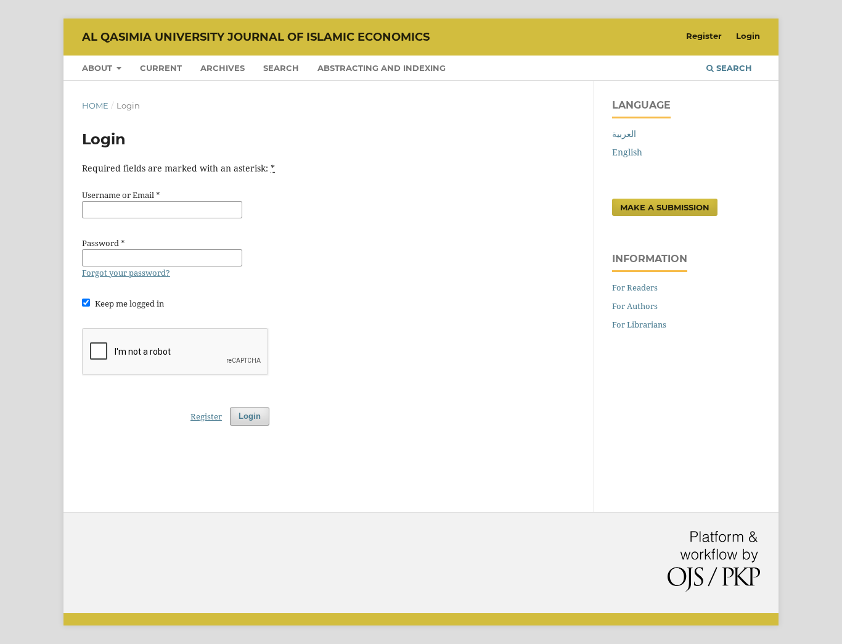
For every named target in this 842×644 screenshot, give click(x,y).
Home (95, 105)
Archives (222, 68)
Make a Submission (664, 207)
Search (281, 68)
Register (704, 36)
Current (161, 68)
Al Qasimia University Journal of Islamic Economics (256, 37)
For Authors (635, 306)
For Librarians (639, 324)
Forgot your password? (126, 272)
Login (748, 36)
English (627, 152)
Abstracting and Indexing (381, 68)
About (98, 68)
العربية (624, 133)
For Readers (635, 287)
